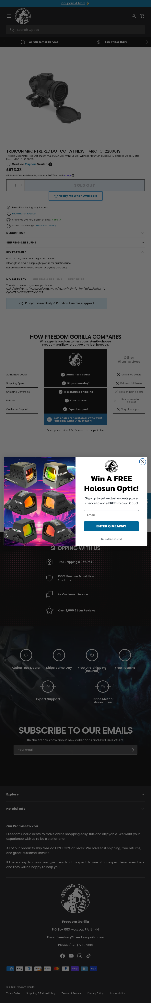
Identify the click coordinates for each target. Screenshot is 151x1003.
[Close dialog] (142, 461)
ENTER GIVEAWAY (111, 526)
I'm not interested (111, 539)
